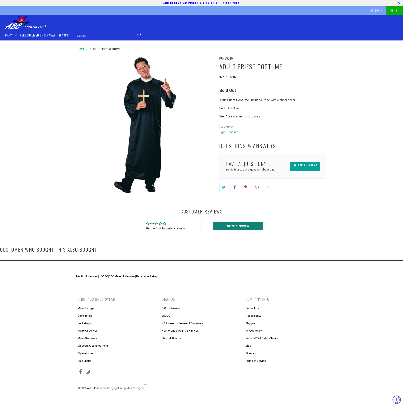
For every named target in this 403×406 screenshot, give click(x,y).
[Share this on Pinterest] (245, 187)
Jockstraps (85, 323)
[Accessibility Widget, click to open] (397, 400)
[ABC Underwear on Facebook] (81, 372)
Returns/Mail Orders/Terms (262, 338)
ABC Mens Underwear (122, 276)
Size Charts (84, 360)
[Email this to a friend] (267, 187)
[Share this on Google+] (256, 187)
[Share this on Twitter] (223, 187)
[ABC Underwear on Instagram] (88, 372)
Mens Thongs (86, 308)
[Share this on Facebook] (234, 187)
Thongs (140, 276)
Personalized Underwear (38, 35)
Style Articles (85, 353)
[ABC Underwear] (203, 22)
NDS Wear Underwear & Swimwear (183, 323)
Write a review (237, 226)
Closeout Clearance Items (93, 345)
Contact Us (252, 308)
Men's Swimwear (88, 338)
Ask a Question (307, 165)
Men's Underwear (88, 330)
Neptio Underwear (87, 276)
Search (64, 35)
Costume (232, 132)
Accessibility (253, 315)
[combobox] (109, 35)
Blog (248, 345)
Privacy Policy (254, 330)
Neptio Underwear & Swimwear (180, 330)
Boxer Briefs (85, 315)
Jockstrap (152, 276)
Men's (9, 35)
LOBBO (103, 276)
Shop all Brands (171, 338)
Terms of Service (256, 360)
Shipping (251, 323)
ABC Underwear (96, 388)
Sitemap (251, 353)
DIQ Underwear (171, 308)
